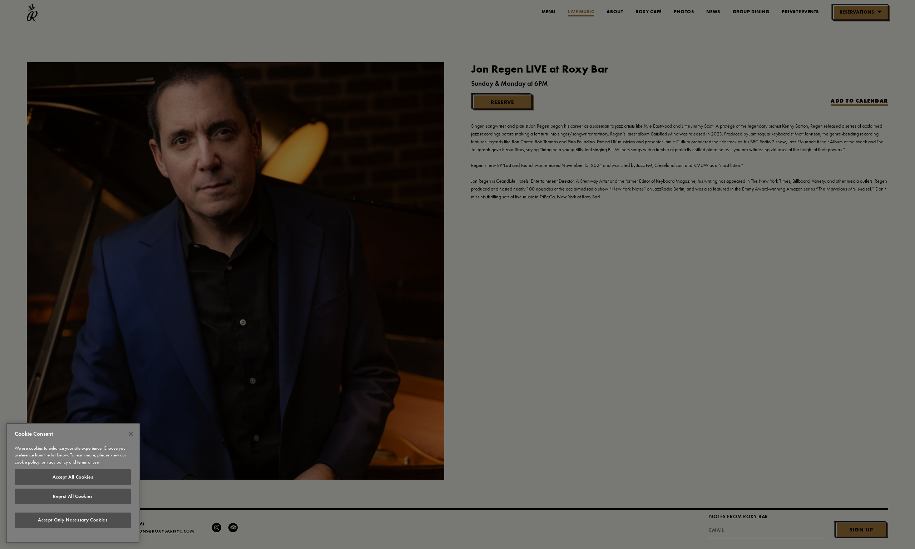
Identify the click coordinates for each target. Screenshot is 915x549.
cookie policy (27, 462)
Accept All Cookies (73, 477)
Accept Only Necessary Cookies (72, 520)
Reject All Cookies (73, 496)
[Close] (131, 434)
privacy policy (54, 462)
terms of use (88, 462)
